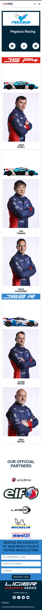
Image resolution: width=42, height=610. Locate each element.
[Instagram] (24, 46)
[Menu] (39, 4)
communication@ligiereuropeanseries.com (18, 607)
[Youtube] (27, 597)
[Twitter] (23, 597)
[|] (8, 3)
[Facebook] (12, 46)
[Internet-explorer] (35, 46)
